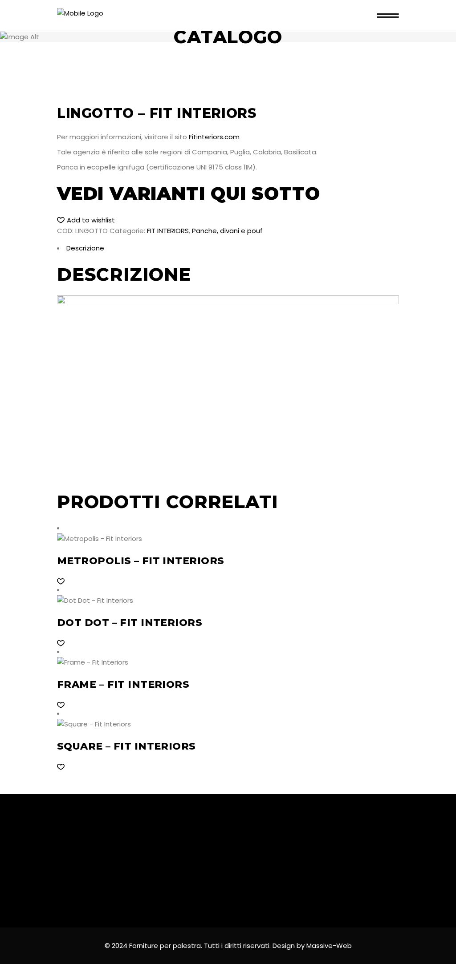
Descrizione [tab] (85, 248)
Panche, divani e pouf (227, 230)
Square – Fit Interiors (126, 746)
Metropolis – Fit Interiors (140, 561)
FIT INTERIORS (168, 230)
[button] (86, 220)
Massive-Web (329, 945)
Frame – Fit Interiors (123, 684)
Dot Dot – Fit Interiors (129, 623)
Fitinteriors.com (214, 136)
